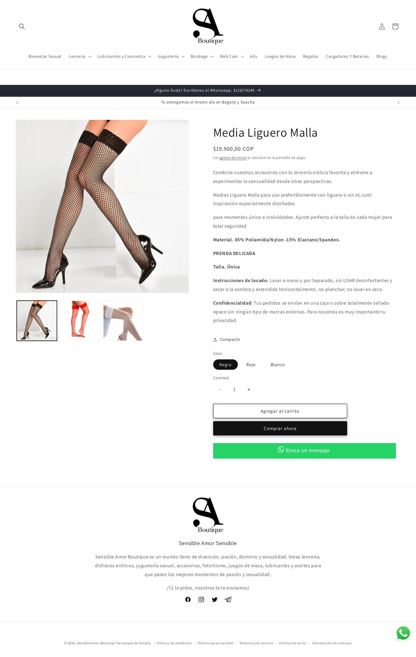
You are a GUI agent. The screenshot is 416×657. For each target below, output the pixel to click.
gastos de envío (233, 157)
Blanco (278, 364)
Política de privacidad (215, 643)
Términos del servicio (256, 643)
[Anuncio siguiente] (398, 102)
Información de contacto (332, 643)
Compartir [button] (230, 339)
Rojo (251, 364)
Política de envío (292, 643)
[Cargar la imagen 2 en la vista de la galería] (80, 321)
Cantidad (221, 377)
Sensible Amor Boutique (96, 643)
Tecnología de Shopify (133, 643)
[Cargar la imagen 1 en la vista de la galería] (37, 321)
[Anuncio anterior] (17, 102)
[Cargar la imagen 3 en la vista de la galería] (123, 321)
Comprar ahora (280, 429)
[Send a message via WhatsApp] (403, 633)
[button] (22, 26)
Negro (225, 364)
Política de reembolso (174, 643)
